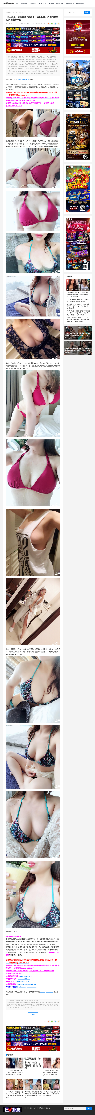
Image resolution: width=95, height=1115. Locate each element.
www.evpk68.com (24, 79)
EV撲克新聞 (23, 3)
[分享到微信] (52, 23)
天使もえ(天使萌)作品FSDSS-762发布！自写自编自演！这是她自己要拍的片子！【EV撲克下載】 (78, 319)
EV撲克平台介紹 (69, 3)
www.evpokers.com (46, 992)
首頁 (17, 3)
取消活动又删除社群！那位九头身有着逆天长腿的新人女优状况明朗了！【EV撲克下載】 (78, 294)
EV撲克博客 (47, 1108)
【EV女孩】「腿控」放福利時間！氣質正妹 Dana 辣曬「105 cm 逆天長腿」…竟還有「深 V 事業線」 (78, 313)
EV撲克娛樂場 (42, 3)
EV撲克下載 (51, 3)
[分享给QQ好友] (55, 23)
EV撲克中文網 (32, 1108)
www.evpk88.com (26, 976)
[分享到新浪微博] (48, 23)
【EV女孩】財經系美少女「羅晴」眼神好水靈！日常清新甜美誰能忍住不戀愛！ (14, 1072)
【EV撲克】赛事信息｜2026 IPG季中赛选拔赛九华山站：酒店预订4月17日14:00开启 (78, 306)
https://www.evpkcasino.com (26, 984)
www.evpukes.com (22, 981)
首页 (14, 12)
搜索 (86, 12)
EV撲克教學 (32, 3)
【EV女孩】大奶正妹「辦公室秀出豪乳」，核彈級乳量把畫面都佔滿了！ (51, 1093)
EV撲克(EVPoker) (14, 24)
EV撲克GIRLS (21, 12)
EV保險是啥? (80, 3)
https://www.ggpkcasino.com (26, 987)
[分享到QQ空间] (58, 23)
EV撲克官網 (8, 3)
